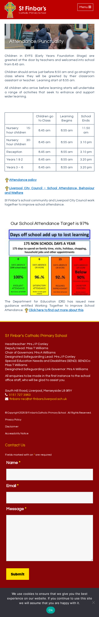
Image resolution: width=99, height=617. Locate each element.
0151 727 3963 (20, 394)
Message (16, 509)
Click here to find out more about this (56, 310)
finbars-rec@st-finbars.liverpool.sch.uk (38, 399)
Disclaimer (11, 426)
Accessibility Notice (17, 433)
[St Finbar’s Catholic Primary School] (25, 10)
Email (12, 486)
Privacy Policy (13, 419)
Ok (51, 610)
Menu (86, 8)
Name (13, 462)
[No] (93, 602)
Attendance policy (23, 179)
